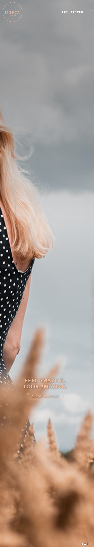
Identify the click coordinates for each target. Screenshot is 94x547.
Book (65, 12)
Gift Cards (77, 12)
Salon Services (45, 396)
